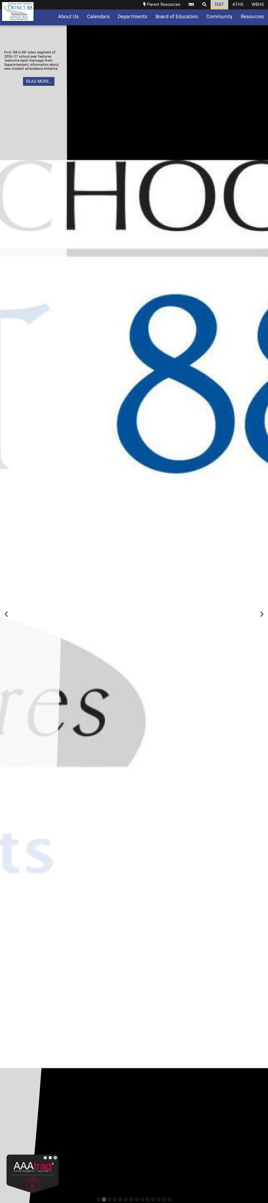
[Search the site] (204, 4)
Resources (252, 16)
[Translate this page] (191, 4)
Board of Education (177, 16)
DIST (219, 4)
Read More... (39, 81)
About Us (68, 16)
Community (219, 16)
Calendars (98, 16)
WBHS (258, 4)
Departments (132, 16)
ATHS (237, 4)
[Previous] (6, 614)
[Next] (261, 614)
